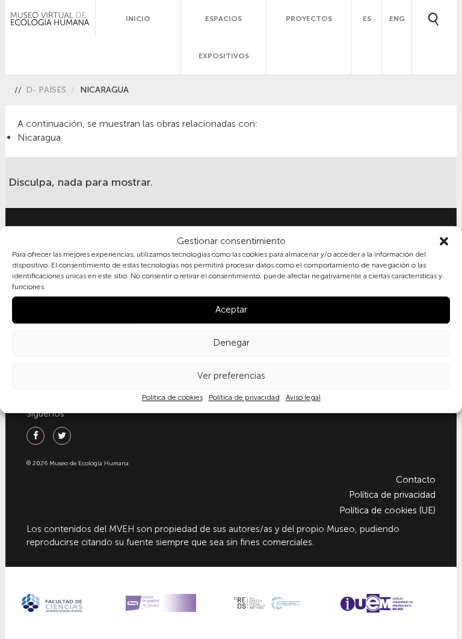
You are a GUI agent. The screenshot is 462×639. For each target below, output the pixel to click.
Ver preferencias (231, 376)
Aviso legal (303, 397)
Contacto (416, 479)
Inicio (138, 18)
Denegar (231, 343)
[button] (444, 242)
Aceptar (231, 310)
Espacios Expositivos (224, 37)
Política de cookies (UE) (387, 510)
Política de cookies (172, 397)
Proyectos (309, 18)
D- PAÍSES (46, 90)
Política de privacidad (244, 397)
